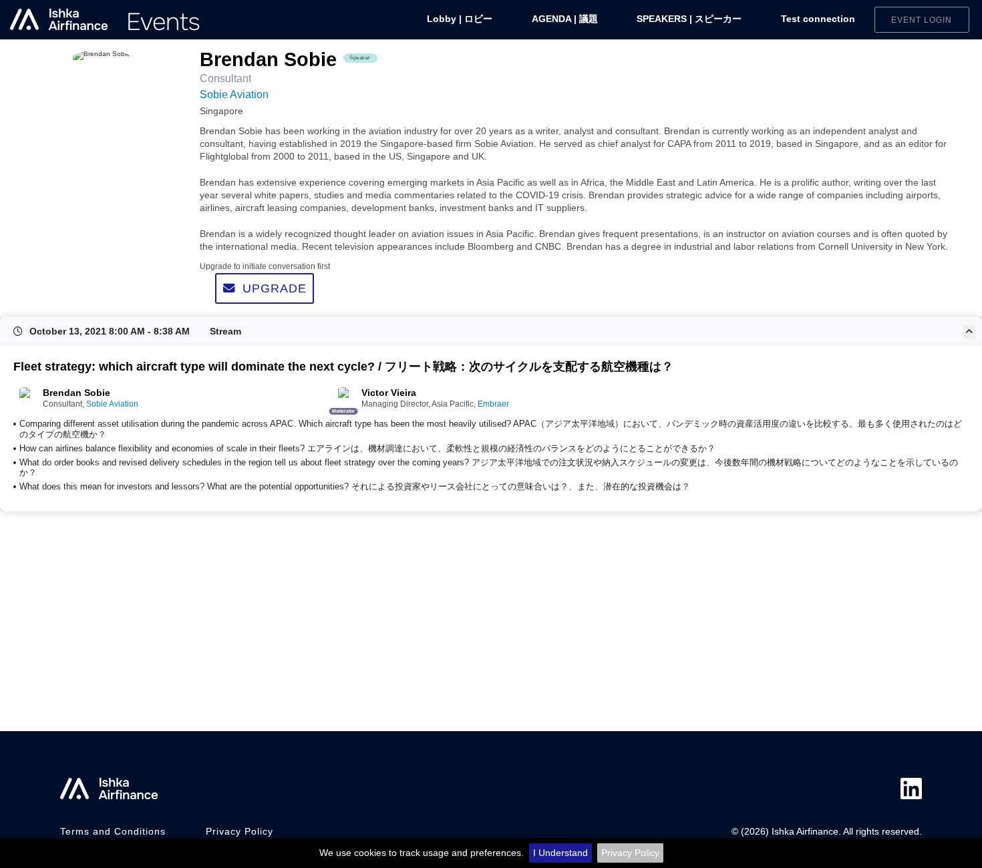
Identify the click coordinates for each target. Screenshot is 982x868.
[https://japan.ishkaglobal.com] (105, 20)
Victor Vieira (388, 393)
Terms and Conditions (113, 832)
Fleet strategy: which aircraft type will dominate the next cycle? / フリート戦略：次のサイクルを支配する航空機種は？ (343, 366)
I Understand (560, 853)
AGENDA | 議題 (565, 19)
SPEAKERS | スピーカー (689, 19)
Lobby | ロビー (459, 19)
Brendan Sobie (76, 393)
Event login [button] (921, 19)
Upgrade (274, 288)
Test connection (818, 19)
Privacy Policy (630, 853)
